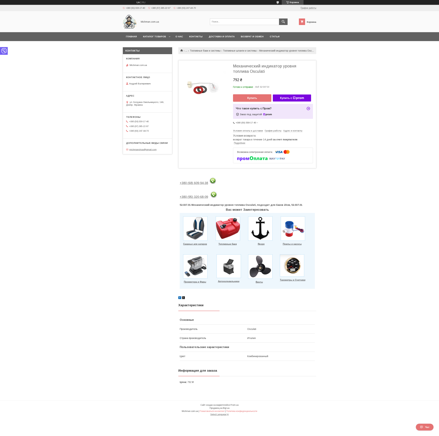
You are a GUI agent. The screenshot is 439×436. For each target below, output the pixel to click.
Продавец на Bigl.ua (219, 408)
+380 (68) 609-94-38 (194, 183)
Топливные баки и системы (205, 50)
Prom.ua (234, 405)
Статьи (275, 36)
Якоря (261, 244)
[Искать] (283, 21)
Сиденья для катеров (195, 244)
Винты (259, 282)
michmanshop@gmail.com (143, 149)
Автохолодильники (228, 281)
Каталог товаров (154, 36)
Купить (252, 98)
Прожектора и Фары (195, 282)
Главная (131, 36)
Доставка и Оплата (222, 36)
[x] (183, 298)
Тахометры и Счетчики (292, 280)
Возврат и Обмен (252, 36)
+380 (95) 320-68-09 (194, 197)
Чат (427, 427)
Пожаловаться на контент (212, 411)
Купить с (286, 98)
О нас (179, 36)
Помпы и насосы (292, 244)
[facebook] (179, 298)
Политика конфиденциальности (241, 411)
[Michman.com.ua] (130, 27)
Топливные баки (227, 244)
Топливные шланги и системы (240, 50)
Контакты (196, 36)
